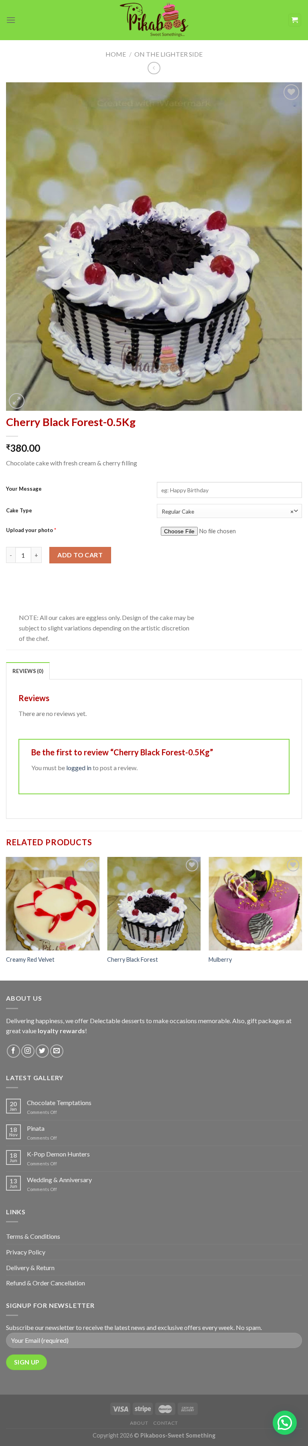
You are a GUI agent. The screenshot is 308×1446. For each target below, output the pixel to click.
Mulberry (220, 959)
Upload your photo (31, 530)
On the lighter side (168, 54)
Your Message (24, 488)
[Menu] (11, 20)
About (139, 1423)
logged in (78, 767)
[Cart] (295, 20)
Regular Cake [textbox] (228, 511)
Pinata (36, 1128)
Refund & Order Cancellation (45, 1283)
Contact (165, 1423)
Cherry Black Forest (132, 959)
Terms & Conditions (33, 1236)
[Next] (302, 918)
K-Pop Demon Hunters (58, 1154)
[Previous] (6, 918)
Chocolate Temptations (59, 1102)
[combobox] (229, 511)
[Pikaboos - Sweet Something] (154, 19)
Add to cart (80, 555)
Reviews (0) (27, 671)
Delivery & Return (30, 1267)
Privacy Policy (25, 1252)
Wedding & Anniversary (59, 1179)
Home (115, 54)
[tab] (28, 670)
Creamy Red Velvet (30, 959)
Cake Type (19, 510)
